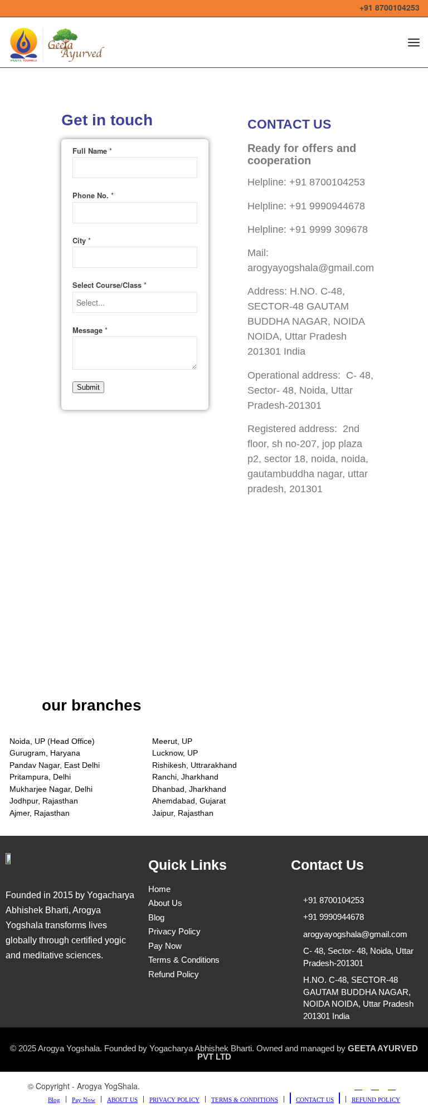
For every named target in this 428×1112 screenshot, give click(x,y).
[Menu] (414, 42)
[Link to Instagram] (391, 1085)
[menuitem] (54, 1099)
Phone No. (93, 195)
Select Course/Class (109, 285)
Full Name (92, 151)
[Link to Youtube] (375, 1085)
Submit (88, 387)
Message (90, 330)
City (81, 241)
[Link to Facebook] (358, 1085)
